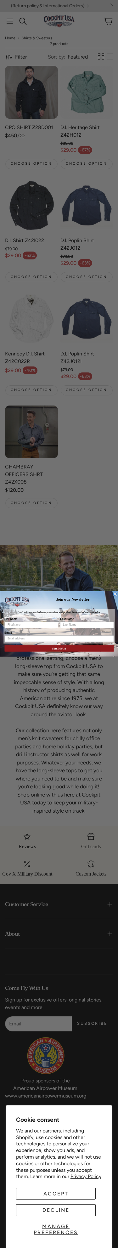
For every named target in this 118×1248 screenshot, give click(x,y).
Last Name (67, 619)
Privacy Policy (85, 1176)
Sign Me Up (59, 648)
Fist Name (10, 619)
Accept (56, 1194)
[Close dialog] (115, 594)
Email (8, 633)
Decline (56, 1210)
